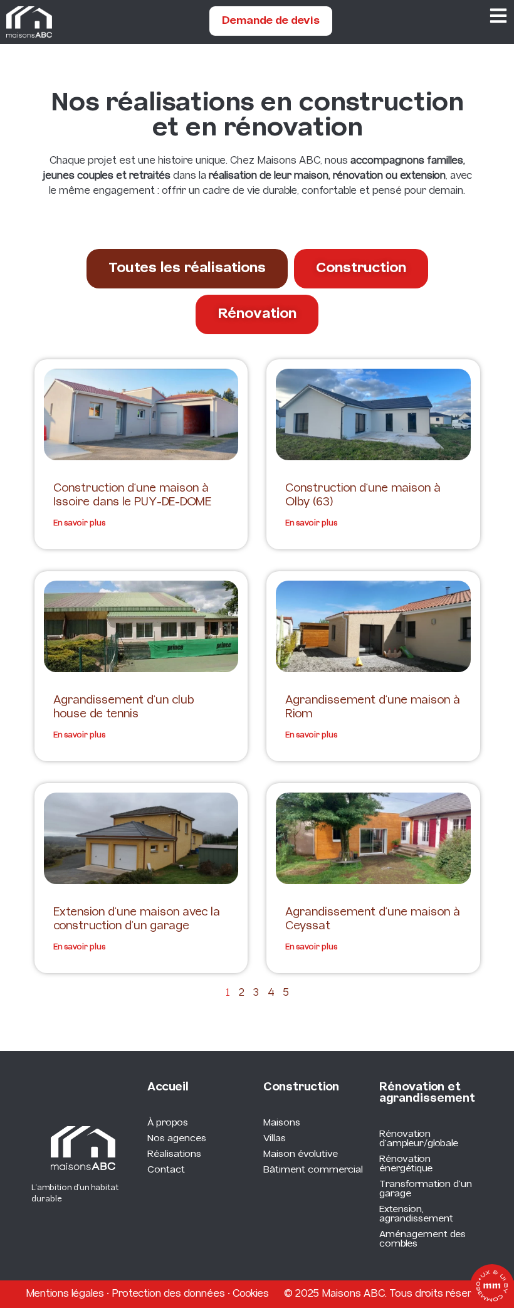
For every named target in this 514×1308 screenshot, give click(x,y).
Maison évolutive (300, 1154)
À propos (167, 1123)
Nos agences (176, 1138)
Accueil (168, 1087)
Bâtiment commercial (313, 1170)
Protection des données (168, 1294)
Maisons (281, 1123)
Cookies (251, 1294)
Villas (274, 1138)
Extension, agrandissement (416, 1214)
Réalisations (174, 1154)
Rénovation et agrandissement (427, 1093)
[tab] (187, 268)
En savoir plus (79, 523)
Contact (166, 1170)
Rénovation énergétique (406, 1164)
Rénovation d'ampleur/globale (418, 1139)
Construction (301, 1087)
